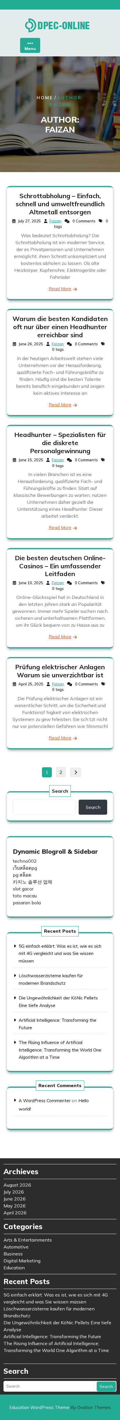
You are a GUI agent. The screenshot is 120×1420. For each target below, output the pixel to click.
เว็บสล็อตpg (25, 868)
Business (13, 1254)
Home (45, 97)
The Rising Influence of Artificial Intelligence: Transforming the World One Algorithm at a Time (60, 1050)
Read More (60, 289)
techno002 (25, 861)
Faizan (55, 221)
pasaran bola (27, 903)
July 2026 (13, 1192)
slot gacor (23, 889)
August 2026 (17, 1185)
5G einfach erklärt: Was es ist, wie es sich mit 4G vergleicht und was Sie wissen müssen (60, 953)
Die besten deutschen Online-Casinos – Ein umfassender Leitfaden (60, 566)
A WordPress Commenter (44, 1100)
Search (60, 791)
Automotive (16, 1247)
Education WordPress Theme (60, 1407)
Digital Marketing (21, 1261)
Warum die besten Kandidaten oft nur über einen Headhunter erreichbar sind (60, 327)
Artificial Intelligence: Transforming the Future (52, 1336)
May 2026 (14, 1206)
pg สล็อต (22, 875)
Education (14, 1267)
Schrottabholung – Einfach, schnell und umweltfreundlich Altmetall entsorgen (60, 204)
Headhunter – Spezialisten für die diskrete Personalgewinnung (60, 443)
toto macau (25, 896)
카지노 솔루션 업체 (32, 882)
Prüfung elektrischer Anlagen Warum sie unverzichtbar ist (60, 671)
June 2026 (14, 1199)
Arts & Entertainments (27, 1240)
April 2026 (15, 1213)
